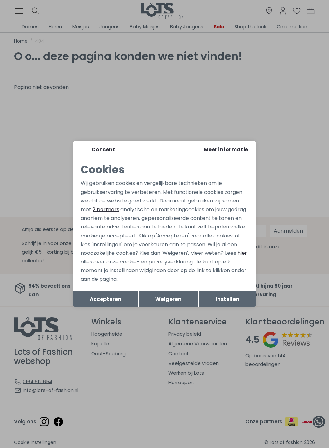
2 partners (106, 209)
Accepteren (105, 299)
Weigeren (168, 299)
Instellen (227, 299)
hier (242, 253)
